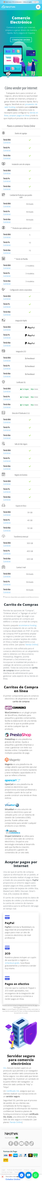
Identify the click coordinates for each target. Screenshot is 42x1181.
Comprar (7, 142)
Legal (3, 1170)
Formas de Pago (7, 1172)
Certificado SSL (12, 1091)
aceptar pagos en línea (19, 115)
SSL (4, 1068)
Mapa (33, 1170)
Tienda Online (31, 644)
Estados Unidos (13, 1179)
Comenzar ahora (21, 39)
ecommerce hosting (27, 625)
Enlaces (26, 1170)
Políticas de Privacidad (14, 1170)
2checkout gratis (12, 963)
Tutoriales (17, 1172)
